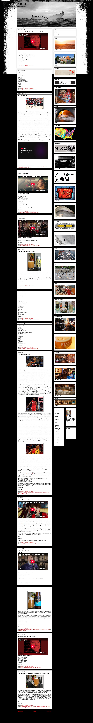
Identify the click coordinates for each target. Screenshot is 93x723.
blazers (21, 166)
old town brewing (44, 629)
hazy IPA (38, 629)
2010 (56, 443)
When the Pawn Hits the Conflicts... (27, 636)
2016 (56, 434)
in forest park (27, 319)
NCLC (56, 31)
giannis (36, 492)
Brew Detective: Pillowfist (24, 590)
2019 (56, 412)
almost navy (22, 348)
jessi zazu (30, 245)
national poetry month (32, 66)
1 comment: (31, 582)
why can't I (23, 544)
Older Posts (49, 711)
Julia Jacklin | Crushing (24, 550)
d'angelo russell (25, 492)
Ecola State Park (57, 34)
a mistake (21, 667)
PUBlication (24, 630)
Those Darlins (21, 218)
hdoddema (49, 720)
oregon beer (21, 707)
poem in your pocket (45, 543)
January (56, 429)
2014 (56, 437)
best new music (22, 212)
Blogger (56, 720)
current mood (27, 543)
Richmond (20, 72)
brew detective (22, 629)
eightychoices (22, 66)
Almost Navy (21, 325)
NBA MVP (21, 493)
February (57, 428)
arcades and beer (23, 706)
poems (49, 543)
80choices (69, 415)
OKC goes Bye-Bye (23, 95)
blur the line (22, 245)
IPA (41, 629)
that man (34, 245)
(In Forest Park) (22, 294)
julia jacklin (37, 212)
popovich (33, 493)
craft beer (30, 629)
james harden (47, 492)
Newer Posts (20, 711)
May (56, 423)
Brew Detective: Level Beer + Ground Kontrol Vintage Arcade (34, 673)
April (56, 425)
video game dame (28, 167)
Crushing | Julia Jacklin (24, 173)
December (57, 413)
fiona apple (26, 66)
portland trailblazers (22, 167)
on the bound (38, 66)
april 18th (23, 543)
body (26, 212)
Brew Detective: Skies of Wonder (26, 251)
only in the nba (29, 493)
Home (34, 711)
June (56, 422)
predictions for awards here (29, 473)
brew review (27, 629)
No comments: (31, 65)
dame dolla (26, 166)
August (56, 419)
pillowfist (49, 629)
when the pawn (42, 66)
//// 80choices (23, 4)
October (56, 416)
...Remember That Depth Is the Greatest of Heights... (31, 31)
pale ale (25, 707)
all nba (21, 492)
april (20, 543)
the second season (38, 493)
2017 (56, 433)
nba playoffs (25, 493)
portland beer (20, 630)
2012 (56, 440)
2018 (56, 431)
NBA (18, 493)
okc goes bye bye (44, 166)
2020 (56, 410)
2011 (56, 442)
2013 (56, 439)
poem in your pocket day (22, 523)
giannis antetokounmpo (41, 492)
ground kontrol (45, 706)
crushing (28, 212)
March (56, 426)
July (56, 420)
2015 (56, 436)
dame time (30, 166)
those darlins (38, 245)
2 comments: (31, 318)
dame (24, 166)
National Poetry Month (23, 499)
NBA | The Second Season (24, 354)
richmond (35, 89)
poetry (33, 89)
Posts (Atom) (36, 714)
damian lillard (35, 166)
